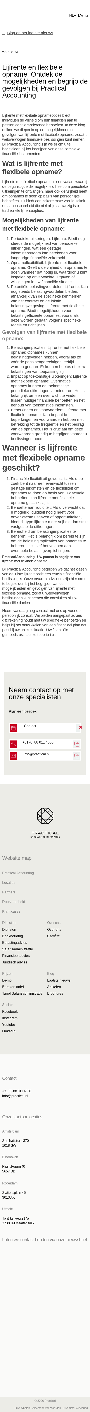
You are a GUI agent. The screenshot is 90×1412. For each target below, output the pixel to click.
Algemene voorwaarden (46, 1408)
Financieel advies (16, 956)
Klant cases (11, 911)
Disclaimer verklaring (75, 1408)
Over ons (54, 929)
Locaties (8, 882)
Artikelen (54, 987)
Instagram (9, 1018)
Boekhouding (12, 936)
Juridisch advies (14, 962)
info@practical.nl (37, 754)
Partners (8, 892)
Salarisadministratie (17, 949)
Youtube (8, 1024)
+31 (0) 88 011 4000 (38, 742)
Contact (30, 726)
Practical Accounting (18, 873)
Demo (7, 980)
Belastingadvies (14, 942)
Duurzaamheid (13, 902)
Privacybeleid (22, 1408)
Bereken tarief (13, 987)
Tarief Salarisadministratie (22, 993)
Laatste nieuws (59, 980)
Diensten (9, 929)
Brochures (55, 993)
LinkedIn (9, 1031)
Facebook (10, 1011)
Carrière (53, 936)
